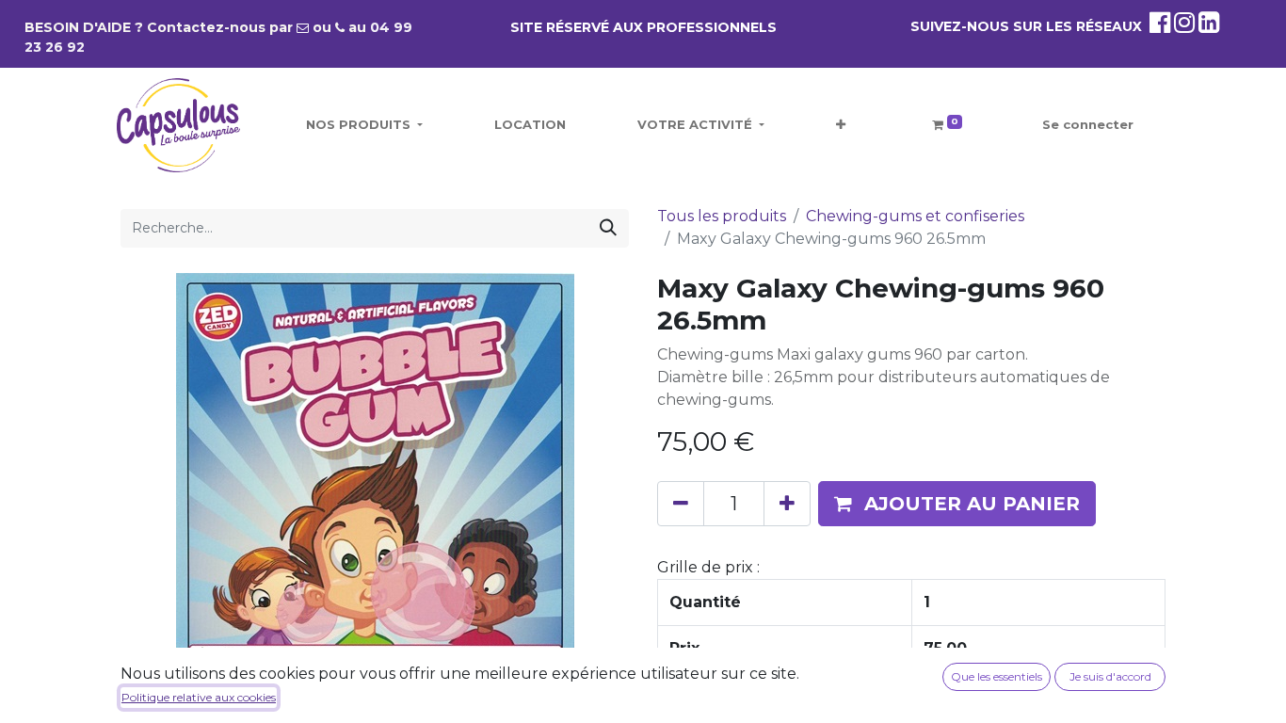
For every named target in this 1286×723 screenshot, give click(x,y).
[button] (840, 125)
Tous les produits (721, 216)
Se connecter (1087, 124)
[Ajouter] (787, 503)
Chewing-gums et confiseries (915, 216)
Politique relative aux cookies (198, 697)
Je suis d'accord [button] (1110, 676)
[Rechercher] (608, 228)
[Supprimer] (680, 503)
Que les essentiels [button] (996, 676)
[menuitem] (530, 125)
